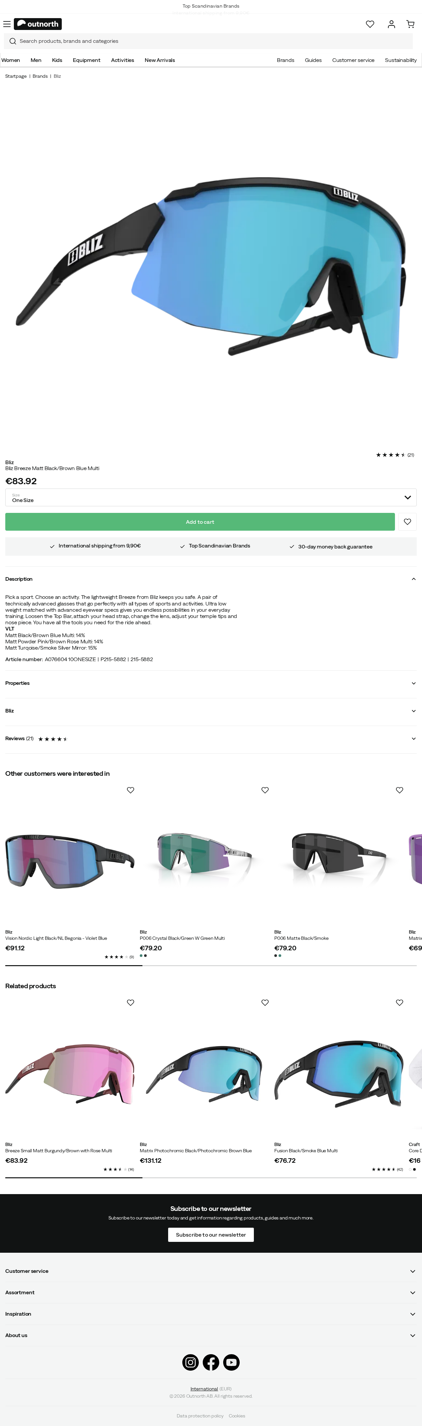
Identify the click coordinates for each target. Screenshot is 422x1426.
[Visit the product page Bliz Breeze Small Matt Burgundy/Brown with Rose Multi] (70, 1074)
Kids (57, 60)
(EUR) (211, 1388)
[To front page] (38, 24)
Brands (285, 60)
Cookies (237, 1416)
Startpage (16, 76)
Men (36, 60)
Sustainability (401, 60)
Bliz (57, 76)
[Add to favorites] (407, 522)
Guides (313, 60)
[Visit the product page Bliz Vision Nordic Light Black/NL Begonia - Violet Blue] (70, 861)
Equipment (87, 60)
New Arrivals (160, 60)
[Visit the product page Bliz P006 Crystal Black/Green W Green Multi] (204, 861)
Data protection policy (200, 1416)
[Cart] (410, 24)
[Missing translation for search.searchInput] (10, 41)
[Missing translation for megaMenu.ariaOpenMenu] (7, 24)
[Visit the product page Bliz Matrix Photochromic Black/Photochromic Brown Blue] (204, 1074)
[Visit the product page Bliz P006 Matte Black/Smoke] (339, 861)
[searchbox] (214, 41)
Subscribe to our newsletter (211, 1235)
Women (10, 60)
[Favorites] (370, 24)
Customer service (353, 60)
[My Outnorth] (391, 24)
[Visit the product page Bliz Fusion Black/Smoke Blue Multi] (339, 1074)
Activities (122, 60)
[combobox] (208, 41)
